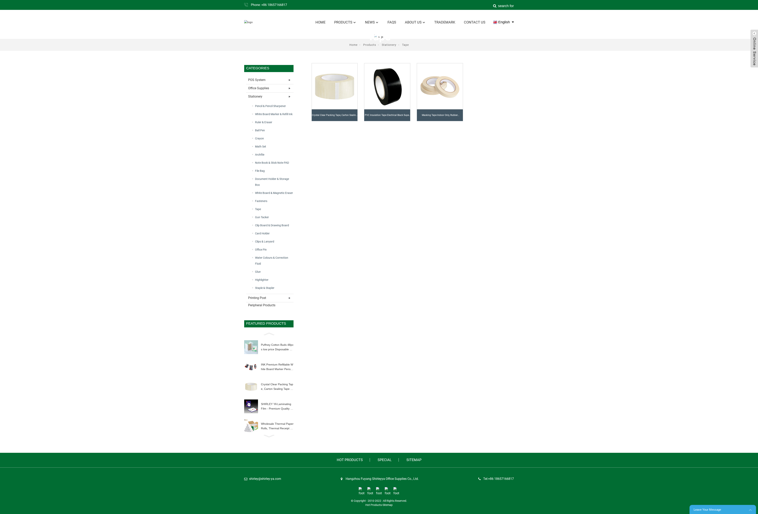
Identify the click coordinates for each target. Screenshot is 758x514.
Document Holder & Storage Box (272, 181)
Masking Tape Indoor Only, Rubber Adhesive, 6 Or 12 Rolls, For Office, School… (439, 117)
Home (320, 22)
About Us (413, 22)
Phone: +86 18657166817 (269, 5)
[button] (269, 333)
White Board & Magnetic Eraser (274, 193)
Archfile (259, 154)
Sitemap (413, 460)
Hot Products (350, 460)
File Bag (260, 170)
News (370, 22)
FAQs (391, 22)
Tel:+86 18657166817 (498, 479)
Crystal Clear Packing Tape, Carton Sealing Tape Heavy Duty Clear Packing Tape (277, 387)
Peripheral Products (261, 305)
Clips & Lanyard (264, 241)
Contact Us (474, 22)
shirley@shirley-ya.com (265, 479)
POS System (256, 80)
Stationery (389, 44)
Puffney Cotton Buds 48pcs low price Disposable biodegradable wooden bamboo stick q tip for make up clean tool (277, 347)
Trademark (444, 22)
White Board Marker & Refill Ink (274, 114)
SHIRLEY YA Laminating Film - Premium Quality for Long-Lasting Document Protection (277, 406)
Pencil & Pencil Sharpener (270, 106)
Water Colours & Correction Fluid (271, 260)
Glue (258, 271)
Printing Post (257, 298)
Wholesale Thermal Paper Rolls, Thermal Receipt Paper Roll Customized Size (277, 426)
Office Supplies (258, 88)
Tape (405, 44)
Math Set (260, 146)
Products (343, 22)
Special (385, 460)
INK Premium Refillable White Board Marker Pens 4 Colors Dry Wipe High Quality (277, 367)
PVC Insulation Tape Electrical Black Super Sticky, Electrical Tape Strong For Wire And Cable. (387, 117)
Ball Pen (260, 130)
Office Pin (261, 249)
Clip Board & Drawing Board (272, 225)
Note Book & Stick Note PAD (272, 162)
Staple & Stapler (264, 287)
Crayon (259, 138)
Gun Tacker (262, 217)
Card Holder (262, 233)
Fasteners (261, 201)
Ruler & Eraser (263, 122)
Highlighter (261, 279)
